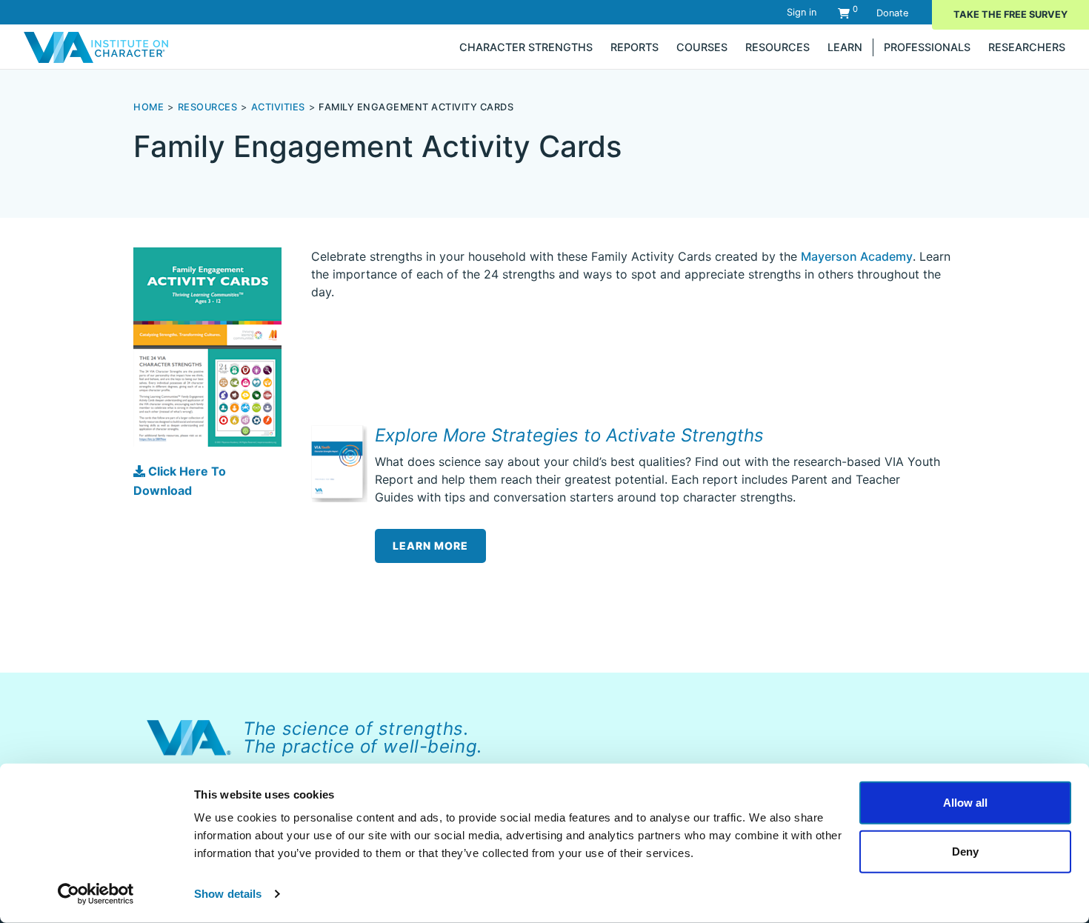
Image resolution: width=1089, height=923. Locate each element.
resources (208, 107)
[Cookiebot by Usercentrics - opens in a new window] (96, 894)
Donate (892, 13)
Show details (228, 893)
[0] (844, 13)
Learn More (430, 545)
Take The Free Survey (1010, 14)
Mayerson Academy (857, 256)
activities (278, 107)
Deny (965, 850)
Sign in (801, 12)
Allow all (965, 802)
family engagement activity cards (416, 107)
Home (148, 107)
